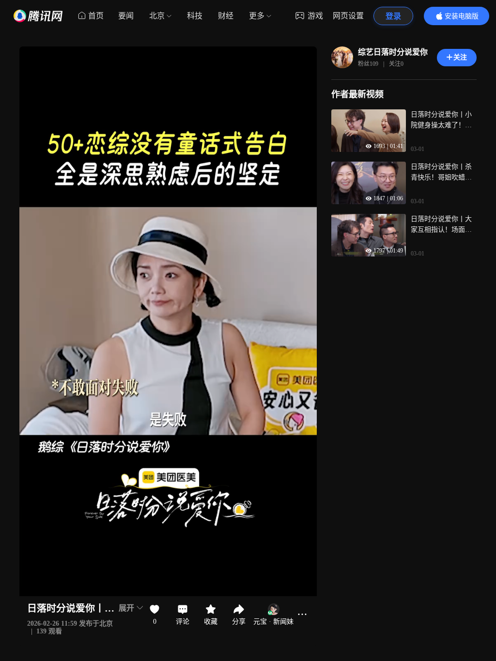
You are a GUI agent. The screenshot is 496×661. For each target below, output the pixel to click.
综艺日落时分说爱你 (393, 52)
